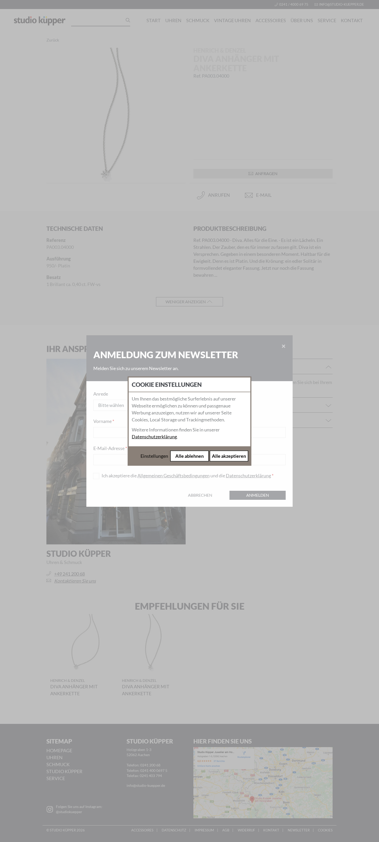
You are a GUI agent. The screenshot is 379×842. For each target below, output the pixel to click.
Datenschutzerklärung (154, 436)
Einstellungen (154, 456)
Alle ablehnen (189, 456)
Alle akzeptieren (229, 456)
